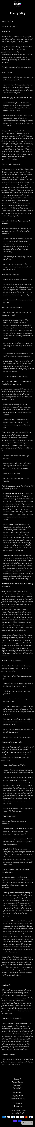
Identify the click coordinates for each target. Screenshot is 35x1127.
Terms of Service (17, 1082)
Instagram (18, 1106)
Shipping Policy (17, 1095)
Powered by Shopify (17, 1113)
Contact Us (17, 1079)
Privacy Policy (17, 1088)
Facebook (18, 1103)
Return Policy (17, 1092)
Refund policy (17, 1085)
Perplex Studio (20, 1110)
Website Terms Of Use (17, 1098)
